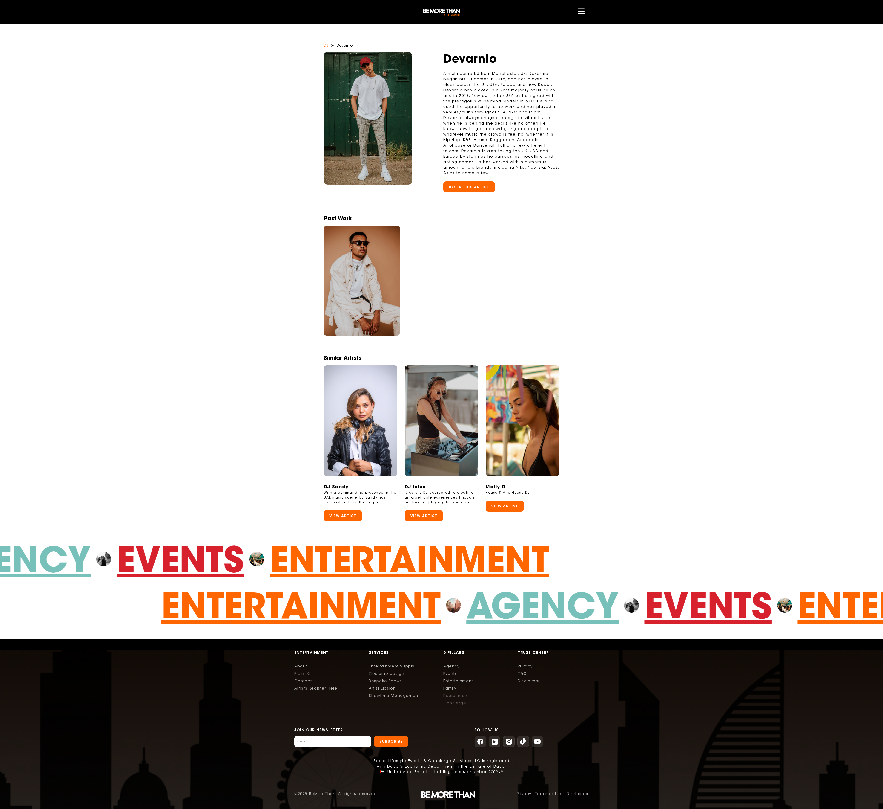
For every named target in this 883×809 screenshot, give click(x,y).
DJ (326, 45)
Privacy (525, 666)
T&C (522, 674)
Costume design (386, 674)
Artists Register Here (316, 688)
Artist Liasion (382, 688)
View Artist (342, 515)
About (300, 666)
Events (193, 559)
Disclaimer (529, 681)
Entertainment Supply (391, 666)
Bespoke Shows (385, 681)
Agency (529, 605)
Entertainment (422, 559)
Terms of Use (549, 794)
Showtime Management (394, 696)
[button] (581, 12)
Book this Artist (469, 187)
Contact (303, 681)
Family (449, 688)
